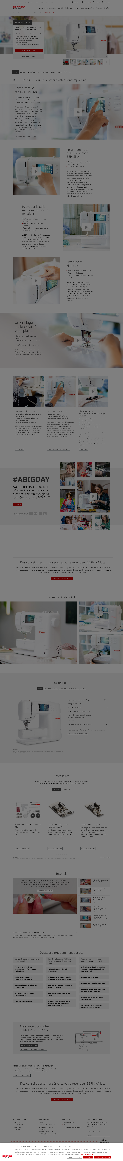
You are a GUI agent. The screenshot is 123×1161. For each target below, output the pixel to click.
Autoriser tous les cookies (102, 1157)
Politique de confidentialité (87, 1154)
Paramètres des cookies (74, 1157)
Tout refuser (88, 1157)
